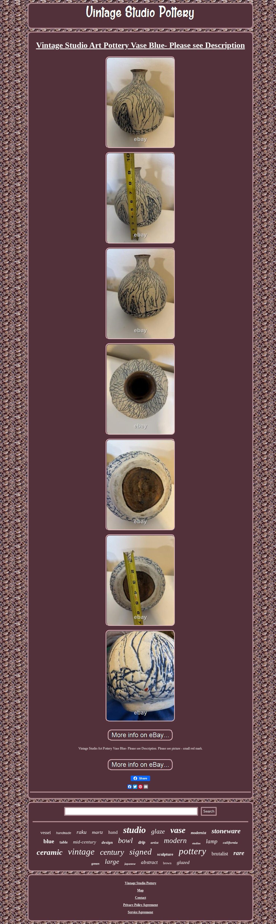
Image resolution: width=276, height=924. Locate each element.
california (230, 843)
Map (140, 890)
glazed (183, 862)
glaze (158, 831)
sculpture (165, 854)
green (95, 863)
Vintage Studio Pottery (140, 883)
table (64, 842)
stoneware (226, 831)
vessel (45, 832)
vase (177, 830)
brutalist (220, 853)
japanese (130, 863)
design (107, 842)
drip (141, 842)
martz (97, 832)
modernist (198, 833)
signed (140, 851)
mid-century (84, 842)
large (112, 861)
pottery (192, 851)
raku (82, 832)
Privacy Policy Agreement (140, 905)
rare (238, 853)
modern (175, 840)
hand (113, 832)
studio (134, 830)
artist (154, 843)
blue (48, 841)
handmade (63, 833)
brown (167, 863)
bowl (125, 840)
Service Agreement (140, 912)
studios (196, 843)
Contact (140, 898)
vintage (81, 851)
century (112, 852)
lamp (212, 841)
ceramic (50, 852)
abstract (149, 862)
